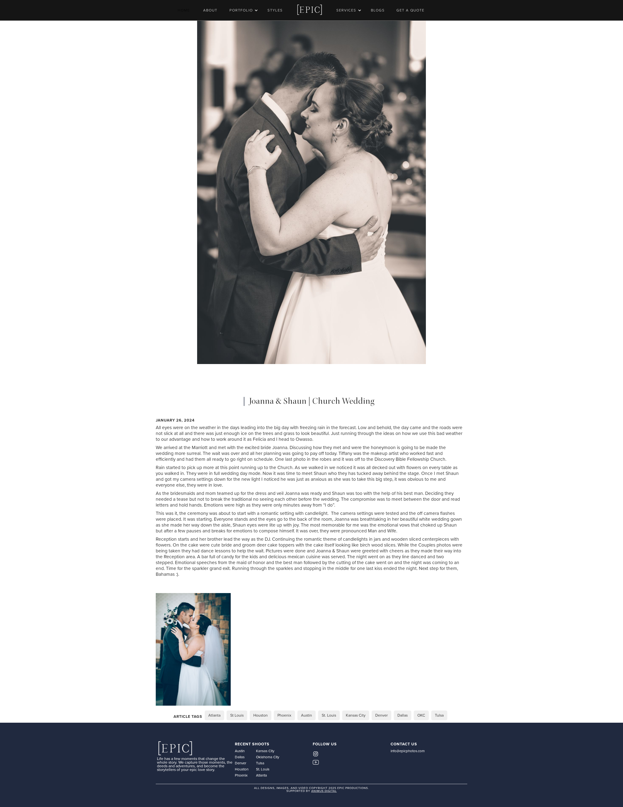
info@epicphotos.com (408, 751)
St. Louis (262, 769)
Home (184, 10)
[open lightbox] (193, 649)
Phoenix (241, 775)
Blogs (378, 10)
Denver (240, 763)
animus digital (324, 791)
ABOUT (210, 10)
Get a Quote (410, 10)
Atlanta (261, 775)
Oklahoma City (267, 757)
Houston (241, 769)
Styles (275, 10)
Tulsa (260, 763)
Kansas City (265, 751)
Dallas (240, 757)
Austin (240, 751)
